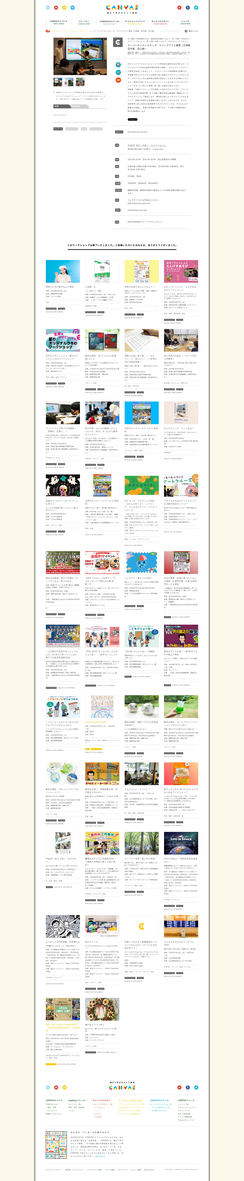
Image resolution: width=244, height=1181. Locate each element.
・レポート (97, 1114)
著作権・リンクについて (74, 1170)
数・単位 (128, 386)
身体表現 (88, 306)
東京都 (83, 129)
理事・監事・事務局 (76, 1107)
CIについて (100, 1156)
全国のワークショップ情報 (129, 1111)
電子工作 (184, 383)
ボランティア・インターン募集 (129, 1170)
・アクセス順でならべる (160, 1107)
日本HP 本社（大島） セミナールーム (147, 145)
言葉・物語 (168, 313)
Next (104, 56)
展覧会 (87, 740)
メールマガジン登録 (94, 1170)
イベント (61, 308)
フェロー (71, 1111)
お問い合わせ (149, 1170)
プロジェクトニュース (187, 1107)
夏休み (105, 740)
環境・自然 (138, 450)
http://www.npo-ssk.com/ (137, 132)
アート (94, 740)
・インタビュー (99, 1107)
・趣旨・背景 (51, 1107)
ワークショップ (51, 308)
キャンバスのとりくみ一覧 (161, 1104)
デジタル (56, 458)
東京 (99, 740)
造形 (47, 302)
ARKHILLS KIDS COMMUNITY (58, 1055)
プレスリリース (184, 1111)
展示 (87, 749)
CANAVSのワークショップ (130, 1107)
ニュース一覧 (183, 1104)
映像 (126, 539)
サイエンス (175, 383)
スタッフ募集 (110, 1170)
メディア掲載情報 (185, 1117)
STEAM (136, 386)
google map (158, 149)
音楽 (152, 972)
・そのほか (97, 1117)
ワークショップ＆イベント (77, 31)
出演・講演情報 (184, 1114)
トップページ (57, 31)
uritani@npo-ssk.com (137, 210)
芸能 (95, 306)
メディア (137, 972)
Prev (57, 56)
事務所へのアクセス (54, 1114)
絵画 (126, 308)
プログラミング (96, 129)
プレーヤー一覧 (74, 1104)
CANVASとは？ (52, 1104)
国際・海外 (129, 972)
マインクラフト (72, 129)
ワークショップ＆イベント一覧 (131, 1104)
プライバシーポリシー (54, 1170)
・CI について (51, 1111)
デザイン (63, 377)
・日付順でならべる (158, 1111)
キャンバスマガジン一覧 (103, 1104)
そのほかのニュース (186, 1120)
